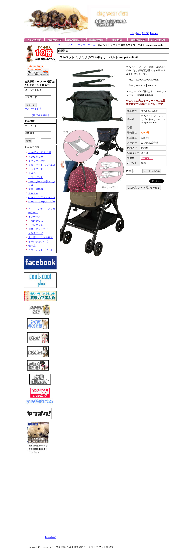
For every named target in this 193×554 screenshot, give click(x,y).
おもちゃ (33, 193)
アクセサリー (35, 156)
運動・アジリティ (38, 229)
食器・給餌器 (35, 189)
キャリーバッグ (36, 160)
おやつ (32, 173)
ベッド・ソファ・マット (41, 197)
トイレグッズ (35, 225)
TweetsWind (50, 537)
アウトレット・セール (40, 249)
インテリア (34, 216)
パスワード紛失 (33, 108)
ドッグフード (35, 169)
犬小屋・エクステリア (40, 237)
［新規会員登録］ (40, 115)
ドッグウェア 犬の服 (39, 152)
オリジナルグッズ (38, 241)
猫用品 (32, 245)
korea (154, 33)
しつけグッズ (35, 220)
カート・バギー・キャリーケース (76, 44)
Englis (134, 33)
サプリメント (35, 177)
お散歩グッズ (35, 233)
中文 (145, 33)
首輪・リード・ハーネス (41, 164)
